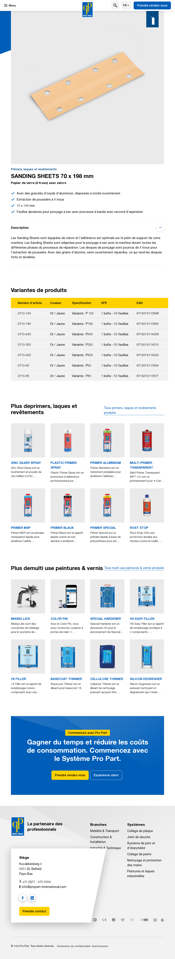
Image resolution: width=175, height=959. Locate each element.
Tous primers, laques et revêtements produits (130, 410)
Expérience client (106, 775)
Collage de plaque (140, 831)
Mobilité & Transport (104, 831)
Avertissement (100, 946)
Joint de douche (138, 837)
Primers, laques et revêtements (34, 169)
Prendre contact (34, 911)
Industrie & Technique (105, 848)
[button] (115, 5)
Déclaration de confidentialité (74, 946)
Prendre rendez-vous (152, 5)
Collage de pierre (139, 854)
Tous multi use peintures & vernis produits (134, 568)
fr (125, 5)
